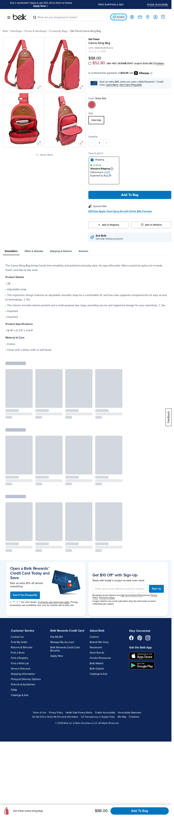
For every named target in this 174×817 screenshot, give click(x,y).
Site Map (120, 717)
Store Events (96, 652)
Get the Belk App (138, 647)
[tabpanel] (86, 308)
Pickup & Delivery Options (26, 679)
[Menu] (9, 17)
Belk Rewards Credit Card (63, 632)
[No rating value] (94, 51)
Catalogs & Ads (19, 695)
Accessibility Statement (128, 712)
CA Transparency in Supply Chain (97, 717)
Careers (93, 637)
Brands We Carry (98, 642)
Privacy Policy (55, 712)
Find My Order (19, 642)
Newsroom (95, 647)
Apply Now (39, 5)
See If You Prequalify (25, 595)
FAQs (14, 690)
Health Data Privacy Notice (77, 712)
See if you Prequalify (129, 84)
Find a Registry (19, 658)
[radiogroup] (128, 120)
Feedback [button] (133, 717)
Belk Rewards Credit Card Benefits (64, 652)
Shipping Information (23, 674)
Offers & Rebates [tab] (33, 251)
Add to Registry (108, 224)
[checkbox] (88, 63)
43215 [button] (106, 172)
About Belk (96, 630)
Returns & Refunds (21, 647)
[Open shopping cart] (161, 17)
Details (159, 63)
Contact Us (17, 637)
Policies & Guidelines (23, 684)
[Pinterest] (137, 638)
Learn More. (111, 84)
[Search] (34, 17)
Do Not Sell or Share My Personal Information (54, 717)
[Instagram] (146, 638)
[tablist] (86, 251)
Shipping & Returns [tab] (61, 251)
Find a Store (18, 652)
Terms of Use (38, 712)
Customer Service (22, 630)
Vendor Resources (99, 658)
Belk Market (95, 663)
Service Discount (20, 668)
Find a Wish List (20, 663)
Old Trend (92, 39)
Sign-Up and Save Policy (130, 595)
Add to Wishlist (151, 224)
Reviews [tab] (83, 251)
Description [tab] (11, 251)
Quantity (91, 136)
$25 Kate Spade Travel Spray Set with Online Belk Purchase (119, 211)
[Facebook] (129, 638)
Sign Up (154, 588)
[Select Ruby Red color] (90, 104)
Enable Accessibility (155, 4)
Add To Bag (128, 195)
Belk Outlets (96, 668)
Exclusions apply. (106, 597)
